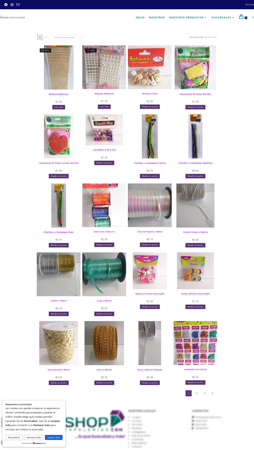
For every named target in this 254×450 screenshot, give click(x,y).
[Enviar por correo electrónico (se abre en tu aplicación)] (16, 4)
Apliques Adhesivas (58, 94)
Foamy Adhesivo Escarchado (195, 293)
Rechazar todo (34, 437)
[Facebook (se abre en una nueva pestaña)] (6, 4)
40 (209, 37)
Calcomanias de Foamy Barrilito (195, 94)
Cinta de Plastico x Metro (150, 231)
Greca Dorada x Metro (59, 369)
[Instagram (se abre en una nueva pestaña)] (10, 4)
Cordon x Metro (59, 300)
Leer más (58, 107)
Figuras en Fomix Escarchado (149, 293)
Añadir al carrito (150, 106)
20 (206, 37)
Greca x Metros (104, 369)
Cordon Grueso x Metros (195, 232)
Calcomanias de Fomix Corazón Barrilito (59, 163)
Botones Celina (149, 93)
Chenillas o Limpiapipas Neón (59, 232)
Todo (214, 37)
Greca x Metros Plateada (149, 369)
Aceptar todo (53, 437)
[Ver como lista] (46, 37)
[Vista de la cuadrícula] (39, 37)
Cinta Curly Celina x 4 (104, 231)
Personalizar (14, 437)
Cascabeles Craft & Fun (104, 149)
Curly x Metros (104, 300)
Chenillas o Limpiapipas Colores (150, 163)
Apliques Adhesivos (104, 93)
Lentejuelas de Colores (195, 369)
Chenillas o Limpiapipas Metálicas (195, 163)
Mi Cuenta (250, 4)
